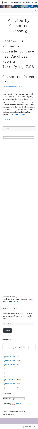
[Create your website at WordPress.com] (19, 2)
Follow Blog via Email (12, 309)
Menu (35, 10)
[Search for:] (19, 129)
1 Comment (6, 120)
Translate (18, 404)
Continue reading (17, 115)
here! (16, 302)
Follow (7, 330)
